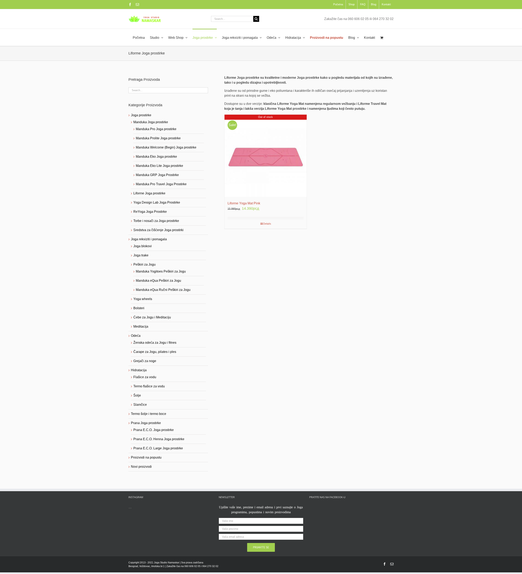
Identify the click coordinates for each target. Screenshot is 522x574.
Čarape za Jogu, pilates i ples (154, 351)
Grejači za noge (144, 361)
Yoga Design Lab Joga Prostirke (156, 202)
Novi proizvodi (141, 466)
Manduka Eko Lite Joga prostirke (159, 165)
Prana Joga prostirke (146, 423)
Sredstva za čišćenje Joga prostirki (158, 230)
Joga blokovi (142, 246)
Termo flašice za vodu (149, 386)
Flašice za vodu (144, 377)
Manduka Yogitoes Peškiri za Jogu (161, 271)
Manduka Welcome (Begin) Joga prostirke (166, 147)
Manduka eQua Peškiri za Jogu (158, 280)
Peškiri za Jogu (144, 264)
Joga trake (140, 255)
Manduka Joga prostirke (150, 122)
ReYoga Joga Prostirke (150, 211)
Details (267, 223)
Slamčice (140, 404)
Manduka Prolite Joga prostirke (158, 138)
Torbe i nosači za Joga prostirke (156, 221)
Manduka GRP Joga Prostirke (157, 175)
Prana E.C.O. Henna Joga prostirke (158, 439)
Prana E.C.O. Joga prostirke (153, 430)
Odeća (135, 335)
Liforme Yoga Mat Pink (244, 203)
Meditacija (140, 326)
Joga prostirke (141, 115)
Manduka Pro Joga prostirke (156, 129)
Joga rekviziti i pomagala (149, 239)
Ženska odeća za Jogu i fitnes (154, 342)
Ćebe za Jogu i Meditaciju (152, 317)
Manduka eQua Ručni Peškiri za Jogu (163, 289)
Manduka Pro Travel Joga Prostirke (161, 184)
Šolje (137, 395)
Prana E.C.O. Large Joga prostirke (158, 448)
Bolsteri (138, 308)
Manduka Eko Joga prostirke (156, 156)
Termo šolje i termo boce (148, 414)
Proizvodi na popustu (146, 457)
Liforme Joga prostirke (149, 193)
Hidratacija (139, 370)
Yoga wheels (142, 299)
